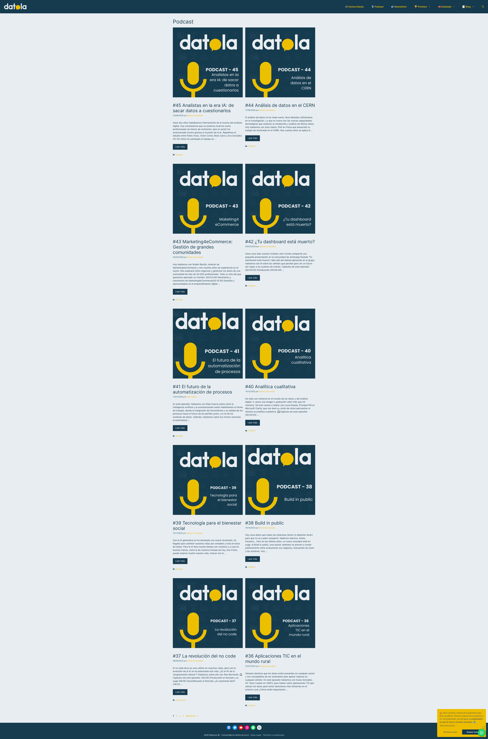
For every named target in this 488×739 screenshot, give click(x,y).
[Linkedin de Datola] (228, 727)
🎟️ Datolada (444, 6)
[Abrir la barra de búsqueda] (483, 7)
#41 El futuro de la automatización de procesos (202, 389)
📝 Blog (466, 6)
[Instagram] (247, 727)
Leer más (180, 146)
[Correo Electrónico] (259, 727)
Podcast (179, 155)
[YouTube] (241, 727)
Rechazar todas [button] (450, 732)
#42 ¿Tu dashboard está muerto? (280, 241)
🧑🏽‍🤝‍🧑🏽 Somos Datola (354, 6)
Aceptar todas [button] (473, 732)
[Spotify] (253, 727)
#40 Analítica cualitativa (270, 386)
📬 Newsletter (399, 6)
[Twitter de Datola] (235, 727)
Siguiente (192, 716)
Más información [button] (447, 725)
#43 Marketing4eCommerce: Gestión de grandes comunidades (203, 247)
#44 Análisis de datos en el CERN (280, 105)
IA (177, 700)
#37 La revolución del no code (204, 656)
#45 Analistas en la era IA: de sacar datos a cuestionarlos (203, 108)
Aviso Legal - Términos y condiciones (267, 735)
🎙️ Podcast (377, 6)
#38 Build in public (264, 523)
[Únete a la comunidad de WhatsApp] (481, 732)
